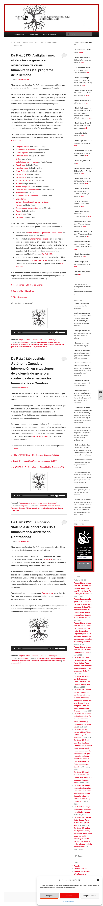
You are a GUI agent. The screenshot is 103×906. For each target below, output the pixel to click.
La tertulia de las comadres (27, 161)
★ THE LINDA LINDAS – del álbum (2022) (35, 454)
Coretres (14, 448)
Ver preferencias (89, 896)
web (82, 62)
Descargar (52, 339)
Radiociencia (21, 174)
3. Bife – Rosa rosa (19, 297)
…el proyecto (33, 34)
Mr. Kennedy (21, 177)
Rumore (19, 204)
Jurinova (51, 506)
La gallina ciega (22, 168)
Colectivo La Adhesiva (40, 436)
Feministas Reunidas (57, 658)
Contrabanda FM (43, 658)
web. (87, 156)
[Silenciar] (56, 332)
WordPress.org (80, 874)
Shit (17, 158)
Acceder (77, 866)
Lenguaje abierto (23, 146)
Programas (24, 342)
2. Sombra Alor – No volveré (22, 291)
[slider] (62, 332)
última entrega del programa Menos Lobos (44, 232)
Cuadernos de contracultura (27, 208)
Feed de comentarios (82, 871)
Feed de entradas (80, 868)
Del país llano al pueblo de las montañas (32, 201)
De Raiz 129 (47, 254)
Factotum (20, 217)
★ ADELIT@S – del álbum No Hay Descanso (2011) (38, 467)
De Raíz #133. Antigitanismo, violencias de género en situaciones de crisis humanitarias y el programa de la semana (33, 65)
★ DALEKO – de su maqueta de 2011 (34, 460)
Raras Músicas (22, 155)
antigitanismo (42, 342)
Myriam (27, 660)
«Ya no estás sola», (39, 260)
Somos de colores (23, 180)
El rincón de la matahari (25, 149)
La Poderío (15, 660)
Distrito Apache (22, 152)
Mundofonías (21, 198)
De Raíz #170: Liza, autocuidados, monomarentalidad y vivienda (83, 809)
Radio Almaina (17, 140)
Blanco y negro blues (24, 186)
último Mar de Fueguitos (40, 238)
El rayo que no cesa (36, 344)
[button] (98, 880)
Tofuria (19, 211)
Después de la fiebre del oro (27, 189)
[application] (39, 332)
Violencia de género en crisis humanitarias (41, 508)
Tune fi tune (20, 165)
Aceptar (49, 896)
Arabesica (20, 214)
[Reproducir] (14, 332)
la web (81, 52)
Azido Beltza (21, 171)
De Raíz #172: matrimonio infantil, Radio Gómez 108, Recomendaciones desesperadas (82, 777)
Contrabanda (47, 593)
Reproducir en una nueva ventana (32, 339)
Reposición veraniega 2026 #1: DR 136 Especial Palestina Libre (82, 649)
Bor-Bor (19, 183)
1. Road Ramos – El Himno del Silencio (27, 284)
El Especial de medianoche (27, 195)
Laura (21, 660)
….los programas (18, 34)
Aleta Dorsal (21, 192)
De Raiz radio (52, 342)
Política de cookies (68, 901)
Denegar (69, 896)
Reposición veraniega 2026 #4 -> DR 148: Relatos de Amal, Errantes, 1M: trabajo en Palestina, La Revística (82, 588)
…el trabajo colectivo (49, 34)
